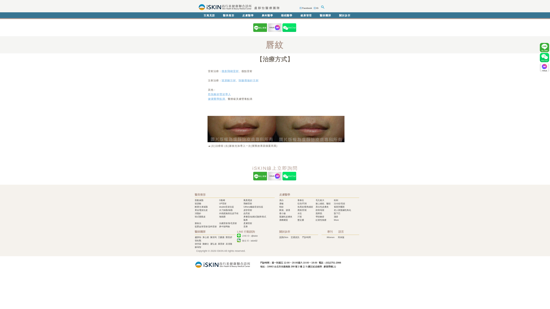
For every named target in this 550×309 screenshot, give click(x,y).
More (336, 220)
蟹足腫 (300, 220)
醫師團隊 (325, 15)
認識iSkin (283, 237)
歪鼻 (245, 226)
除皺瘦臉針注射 (249, 80)
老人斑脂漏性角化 (342, 210)
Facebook (307, 8)
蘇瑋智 (198, 247)
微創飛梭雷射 (230, 71)
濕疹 (336, 216)
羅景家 (221, 244)
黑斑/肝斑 (302, 210)
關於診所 (344, 15)
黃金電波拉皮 (201, 210)
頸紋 (281, 207)
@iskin (254, 236)
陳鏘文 (206, 244)
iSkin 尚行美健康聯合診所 (238, 6)
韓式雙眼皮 (200, 216)
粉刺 (336, 200)
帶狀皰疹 (320, 216)
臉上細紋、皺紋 (323, 203)
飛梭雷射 (247, 203)
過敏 (281, 203)
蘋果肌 (319, 213)
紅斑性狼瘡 (321, 220)
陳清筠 (213, 237)
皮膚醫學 (248, 15)
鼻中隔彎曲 (224, 226)
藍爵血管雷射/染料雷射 (206, 226)
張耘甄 (198, 240)
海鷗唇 (222, 216)
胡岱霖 (198, 244)
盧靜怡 (198, 237)
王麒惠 (221, 237)
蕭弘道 (213, 244)
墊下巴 (337, 213)
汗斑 (299, 216)
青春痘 (300, 200)
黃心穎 (206, 237)
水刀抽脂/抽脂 (226, 210)
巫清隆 (229, 244)
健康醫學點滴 (216, 98)
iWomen (330, 237)
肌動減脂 (199, 200)
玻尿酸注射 (229, 80)
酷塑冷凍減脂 (201, 207)
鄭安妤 (229, 237)
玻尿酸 (198, 203)
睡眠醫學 (286, 15)
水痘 (299, 213)
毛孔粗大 (320, 200)
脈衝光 (198, 223)
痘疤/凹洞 (302, 203)
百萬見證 (209, 15)
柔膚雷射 (247, 223)
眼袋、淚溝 (284, 210)
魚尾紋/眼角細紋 (305, 207)
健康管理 (306, 15)
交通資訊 (295, 237)
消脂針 (198, 213)
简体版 (341, 237)
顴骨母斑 (320, 210)
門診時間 (306, 237)
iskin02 (254, 240)
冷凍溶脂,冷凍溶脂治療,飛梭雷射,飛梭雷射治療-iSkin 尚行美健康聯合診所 (223, 264)
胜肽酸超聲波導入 (219, 94)
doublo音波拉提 (226, 207)
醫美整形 (228, 15)
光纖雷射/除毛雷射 (228, 223)
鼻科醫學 (267, 15)
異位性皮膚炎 (322, 207)
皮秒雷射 (247, 210)
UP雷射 (222, 203)
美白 (281, 200)
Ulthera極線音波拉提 (253, 207)
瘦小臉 (282, 213)
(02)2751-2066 (333, 262)
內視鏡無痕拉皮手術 (228, 213)
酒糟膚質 (283, 220)
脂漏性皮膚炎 (285, 216)
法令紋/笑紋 (339, 203)
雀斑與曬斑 (339, 207)
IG (317, 8)
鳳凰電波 (247, 200)
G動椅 (222, 200)
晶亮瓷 (246, 213)
